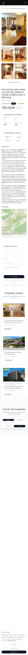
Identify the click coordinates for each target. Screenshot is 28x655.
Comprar (8, 419)
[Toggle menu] (25, 3)
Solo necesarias (14, 648)
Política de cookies (12, 640)
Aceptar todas (14, 652)
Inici (2, 8)
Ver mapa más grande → (6, 236)
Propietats (7, 8)
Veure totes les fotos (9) (14, 82)
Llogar (19, 419)
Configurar (14, 644)
